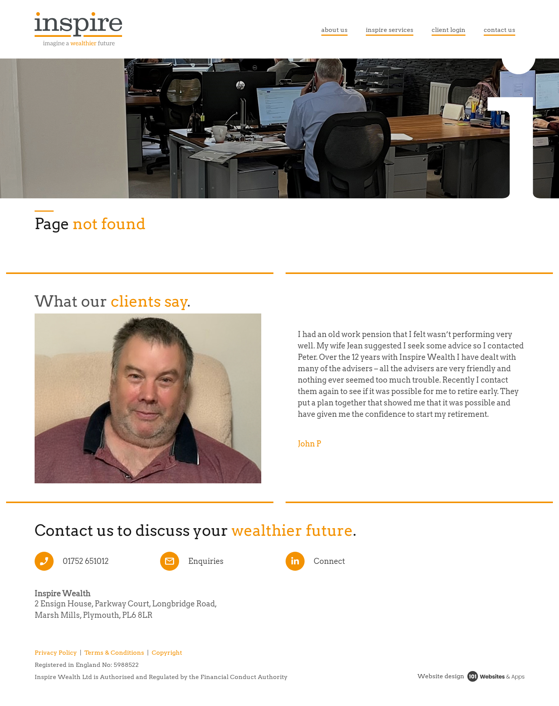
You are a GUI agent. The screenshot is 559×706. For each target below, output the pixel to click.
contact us (499, 29)
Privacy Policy (56, 652)
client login (448, 29)
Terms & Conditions (114, 652)
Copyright (167, 652)
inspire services (389, 29)
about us (334, 29)
